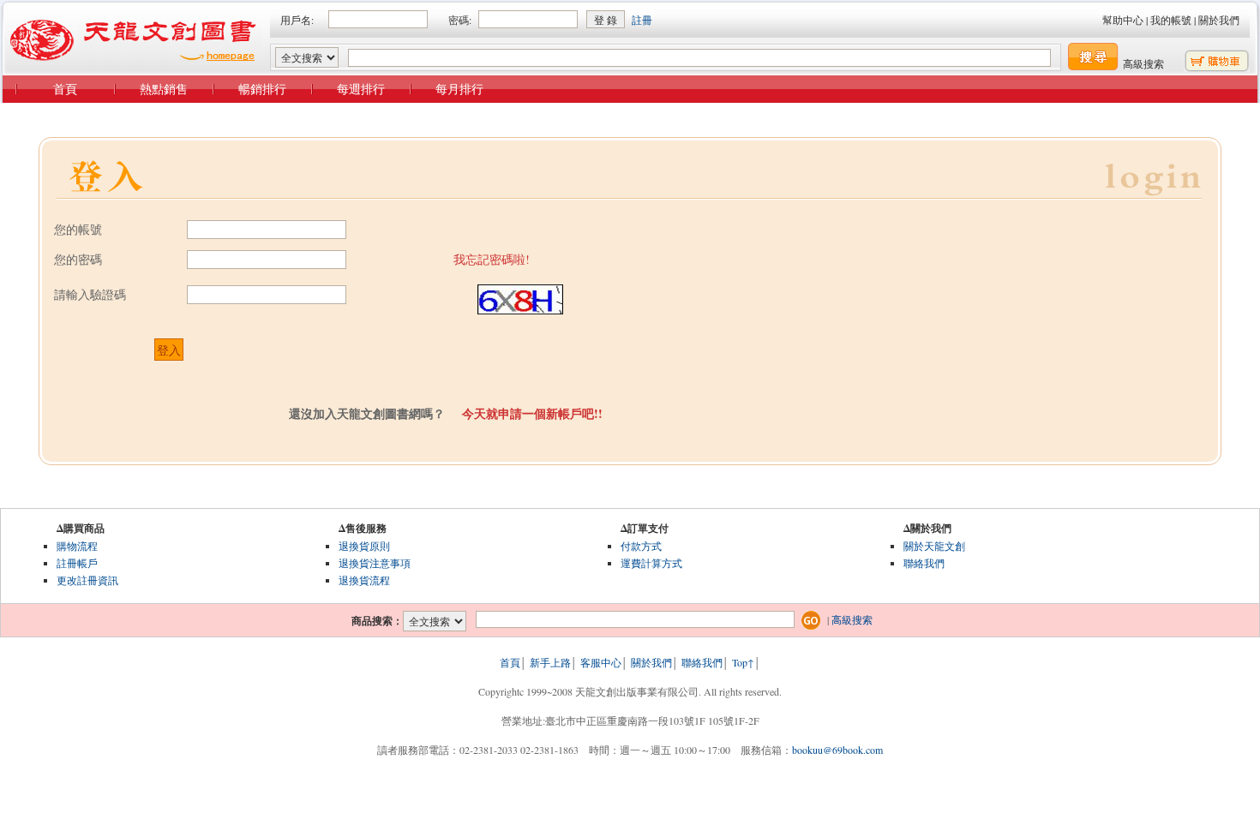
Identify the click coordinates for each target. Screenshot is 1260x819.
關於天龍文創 (934, 546)
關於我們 (1218, 20)
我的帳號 (1170, 20)
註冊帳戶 (77, 563)
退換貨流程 (364, 580)
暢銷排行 (262, 89)
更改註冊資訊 (87, 580)
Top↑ (743, 662)
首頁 (65, 89)
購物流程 (77, 546)
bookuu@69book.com (837, 749)
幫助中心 (1122, 20)
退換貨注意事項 (375, 563)
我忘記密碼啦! (491, 259)
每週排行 (361, 89)
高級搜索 (1143, 63)
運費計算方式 (651, 563)
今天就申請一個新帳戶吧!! (532, 413)
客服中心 (600, 662)
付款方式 (641, 546)
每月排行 (459, 89)
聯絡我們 (924, 563)
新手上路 (550, 662)
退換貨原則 (364, 546)
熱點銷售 (164, 89)
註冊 (642, 20)
